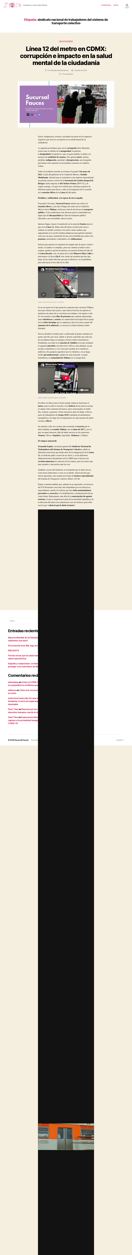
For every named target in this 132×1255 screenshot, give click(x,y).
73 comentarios (67, 74)
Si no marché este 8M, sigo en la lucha (26, 645)
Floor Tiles (13, 709)
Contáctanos (106, 5)
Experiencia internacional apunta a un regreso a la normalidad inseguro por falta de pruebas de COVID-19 (35, 720)
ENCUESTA (13, 650)
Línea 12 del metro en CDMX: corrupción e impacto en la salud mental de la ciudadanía (66, 55)
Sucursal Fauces (22, 740)
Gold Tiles (13, 717)
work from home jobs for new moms (25, 698)
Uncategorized (66, 41)
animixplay (13, 682)
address (12, 690)
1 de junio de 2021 (80, 70)
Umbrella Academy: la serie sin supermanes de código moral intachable (32, 701)
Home (116, 5)
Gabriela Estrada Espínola (59, 70)
